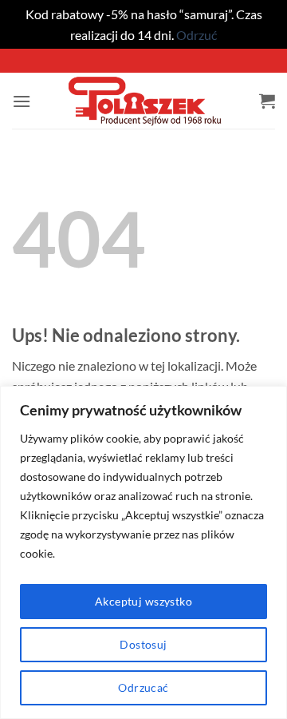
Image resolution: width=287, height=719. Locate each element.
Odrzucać (143, 687)
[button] (21, 101)
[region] (143, 552)
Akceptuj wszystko (143, 601)
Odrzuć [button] (196, 34)
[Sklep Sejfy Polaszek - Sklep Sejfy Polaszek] (145, 101)
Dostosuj (143, 644)
